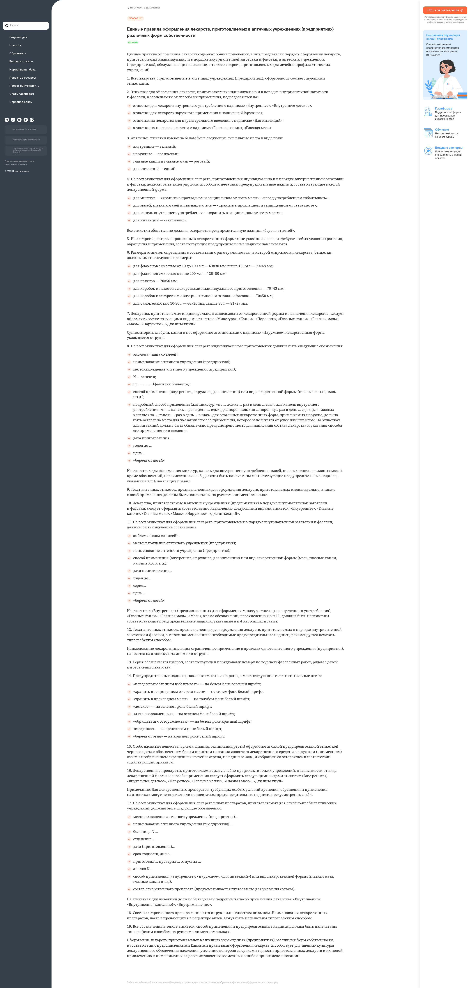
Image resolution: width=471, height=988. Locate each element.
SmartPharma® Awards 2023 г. (25, 129)
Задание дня (18, 37)
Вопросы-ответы (21, 61)
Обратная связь (20, 102)
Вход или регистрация (443, 10)
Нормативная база (22, 69)
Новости (15, 45)
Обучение (16, 53)
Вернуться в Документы (145, 8)
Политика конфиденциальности (19, 161)
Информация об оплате (16, 164)
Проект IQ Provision (22, 86)
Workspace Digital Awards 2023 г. (26, 140)
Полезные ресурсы (22, 78)
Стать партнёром (21, 94)
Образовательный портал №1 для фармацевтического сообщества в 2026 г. (28, 151)
